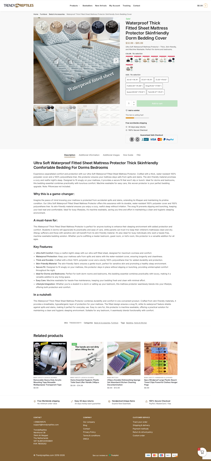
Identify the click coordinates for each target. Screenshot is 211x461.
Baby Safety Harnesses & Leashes (158, 377)
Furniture (43, 14)
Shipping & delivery (141, 425)
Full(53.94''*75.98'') (135, 86)
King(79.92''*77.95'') (153, 86)
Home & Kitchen (140, 323)
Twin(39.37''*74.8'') (155, 92)
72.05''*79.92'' (161, 80)
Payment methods (141, 429)
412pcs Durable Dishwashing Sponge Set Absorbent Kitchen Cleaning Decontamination (123, 382)
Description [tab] (69, 155)
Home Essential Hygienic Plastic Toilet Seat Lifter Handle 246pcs (84, 381)
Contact (86, 429)
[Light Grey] (154, 59)
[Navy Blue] (171, 59)
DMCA (86, 439)
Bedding (129, 323)
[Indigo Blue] (137, 59)
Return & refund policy (143, 432)
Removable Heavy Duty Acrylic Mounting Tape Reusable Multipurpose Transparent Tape (47, 382)
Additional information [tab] (89, 155)
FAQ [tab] (138, 155)
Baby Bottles (112, 377)
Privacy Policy (89, 432)
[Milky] (163, 59)
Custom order (139, 435)
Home (36, 14)
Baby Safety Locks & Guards (45, 377)
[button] (116, 60)
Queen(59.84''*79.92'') (136, 92)
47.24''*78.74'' (146, 80)
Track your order (140, 422)
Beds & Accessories (57, 14)
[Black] (129, 59)
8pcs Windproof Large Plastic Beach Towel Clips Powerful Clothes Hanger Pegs (160, 382)
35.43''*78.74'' (132, 80)
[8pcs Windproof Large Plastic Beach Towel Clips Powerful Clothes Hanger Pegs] (160, 358)
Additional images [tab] (111, 155)
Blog (85, 425)
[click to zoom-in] (77, 60)
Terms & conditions (91, 435)
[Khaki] (146, 59)
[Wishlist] (63, 345)
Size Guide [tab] (128, 155)
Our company (89, 422)
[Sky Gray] (129, 67)
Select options (50, 393)
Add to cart (157, 103)
